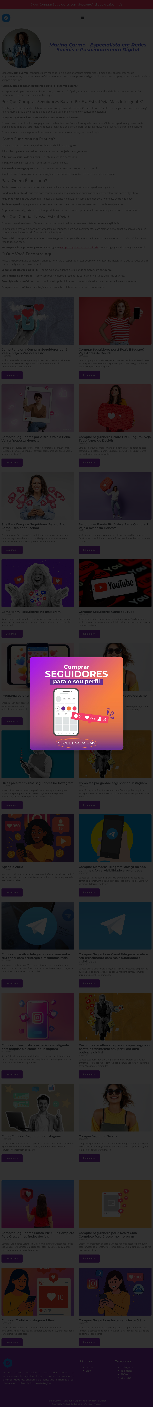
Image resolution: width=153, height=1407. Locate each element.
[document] (76, 703)
